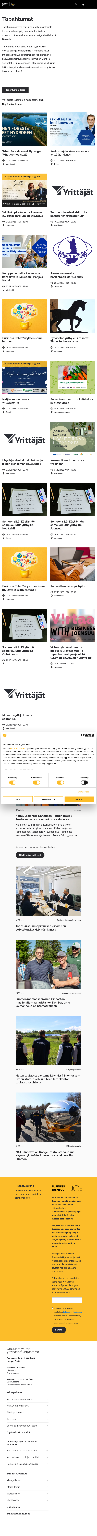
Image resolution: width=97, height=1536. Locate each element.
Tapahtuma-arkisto (15, 90)
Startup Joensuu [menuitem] (15, 1412)
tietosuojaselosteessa (72, 1312)
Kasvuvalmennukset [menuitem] (18, 1405)
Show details (83, 792)
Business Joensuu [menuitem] (17, 1473)
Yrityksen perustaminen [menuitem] (19, 1399)
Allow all (79, 799)
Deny (18, 799)
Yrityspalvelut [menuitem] (15, 1392)
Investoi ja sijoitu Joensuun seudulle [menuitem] (22, 1443)
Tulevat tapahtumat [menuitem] (18, 1513)
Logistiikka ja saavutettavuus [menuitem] (22, 1464)
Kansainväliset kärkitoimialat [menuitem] (22, 1450)
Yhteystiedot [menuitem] (14, 1480)
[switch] (36, 783)
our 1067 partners (18, 748)
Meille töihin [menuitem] (13, 1487)
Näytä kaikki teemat (12, 104)
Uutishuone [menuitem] (13, 1507)
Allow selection (48, 799)
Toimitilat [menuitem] (12, 1419)
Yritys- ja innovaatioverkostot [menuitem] (22, 1425)
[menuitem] (83, 4)
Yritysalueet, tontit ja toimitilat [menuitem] (23, 1457)
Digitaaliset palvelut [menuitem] (18, 1432)
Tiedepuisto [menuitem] (13, 1493)
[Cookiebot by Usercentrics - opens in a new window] (83, 735)
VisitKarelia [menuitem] (13, 1500)
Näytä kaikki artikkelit (30, 855)
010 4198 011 (28, 1358)
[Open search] (76, 4)
